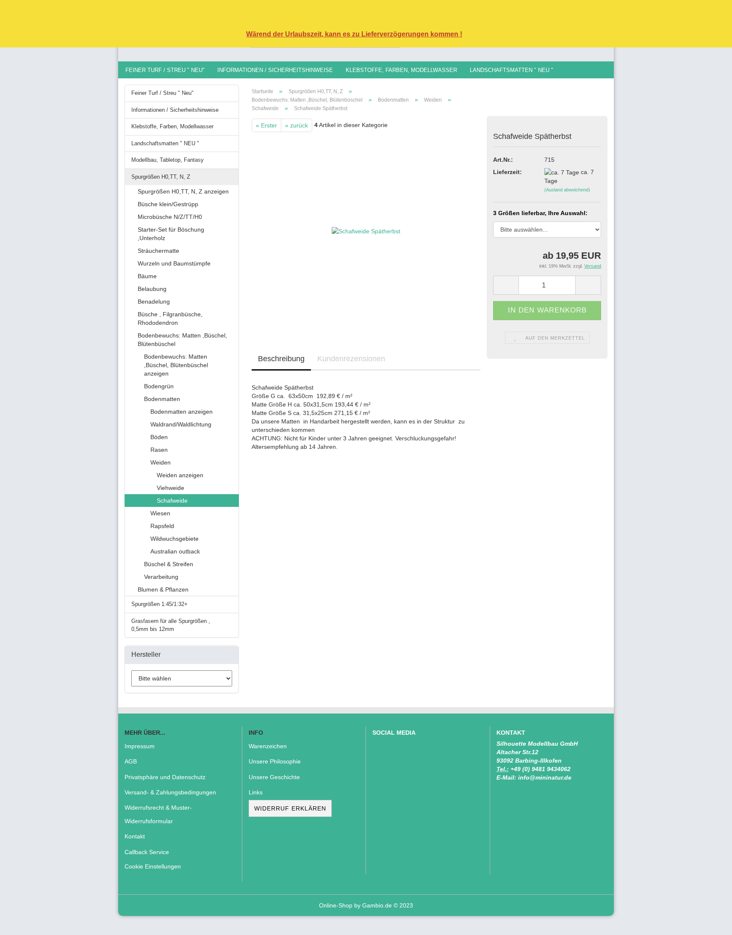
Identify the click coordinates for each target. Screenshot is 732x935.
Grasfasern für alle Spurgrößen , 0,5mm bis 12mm (170, 625)
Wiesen (160, 513)
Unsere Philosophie (275, 761)
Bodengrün (159, 386)
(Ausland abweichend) (567, 189)
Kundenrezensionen (351, 358)
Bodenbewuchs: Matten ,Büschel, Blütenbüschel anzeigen (176, 365)
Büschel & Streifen (168, 564)
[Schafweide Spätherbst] (366, 227)
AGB (131, 761)
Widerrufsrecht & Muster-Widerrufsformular (158, 814)
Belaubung (152, 288)
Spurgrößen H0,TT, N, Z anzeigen (183, 191)
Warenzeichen (268, 746)
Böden (159, 437)
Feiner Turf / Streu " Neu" (165, 70)
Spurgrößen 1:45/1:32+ (159, 604)
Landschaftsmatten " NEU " (511, 70)
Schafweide (172, 500)
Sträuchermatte (158, 250)
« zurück (296, 125)
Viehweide (170, 487)
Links (256, 792)
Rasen (159, 449)
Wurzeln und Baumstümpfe (174, 263)
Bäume (147, 276)
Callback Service (147, 852)
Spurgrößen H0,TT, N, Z (160, 177)
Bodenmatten (162, 399)
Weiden (160, 462)
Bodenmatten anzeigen (181, 411)
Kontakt (135, 836)
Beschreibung (281, 358)
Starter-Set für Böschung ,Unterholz (171, 233)
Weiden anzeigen (180, 475)
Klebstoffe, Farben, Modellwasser (401, 70)
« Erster (266, 125)
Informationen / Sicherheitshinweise (275, 70)
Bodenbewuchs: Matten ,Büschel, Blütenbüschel (182, 339)
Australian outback (175, 551)
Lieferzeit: (507, 172)
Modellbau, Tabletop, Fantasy (167, 160)
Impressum (140, 746)
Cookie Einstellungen (153, 866)
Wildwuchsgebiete (174, 538)
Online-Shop (335, 905)
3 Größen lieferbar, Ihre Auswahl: (540, 213)
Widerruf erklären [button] (290, 808)
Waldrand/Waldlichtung (180, 424)
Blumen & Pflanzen (163, 589)
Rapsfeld (162, 526)
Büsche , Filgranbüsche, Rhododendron (170, 318)
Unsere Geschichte (274, 777)
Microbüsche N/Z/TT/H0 (170, 216)
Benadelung (154, 301)
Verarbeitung (161, 576)
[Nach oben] (708, 922)
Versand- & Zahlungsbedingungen (170, 792)
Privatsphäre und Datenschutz (165, 777)
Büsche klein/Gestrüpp (168, 204)
